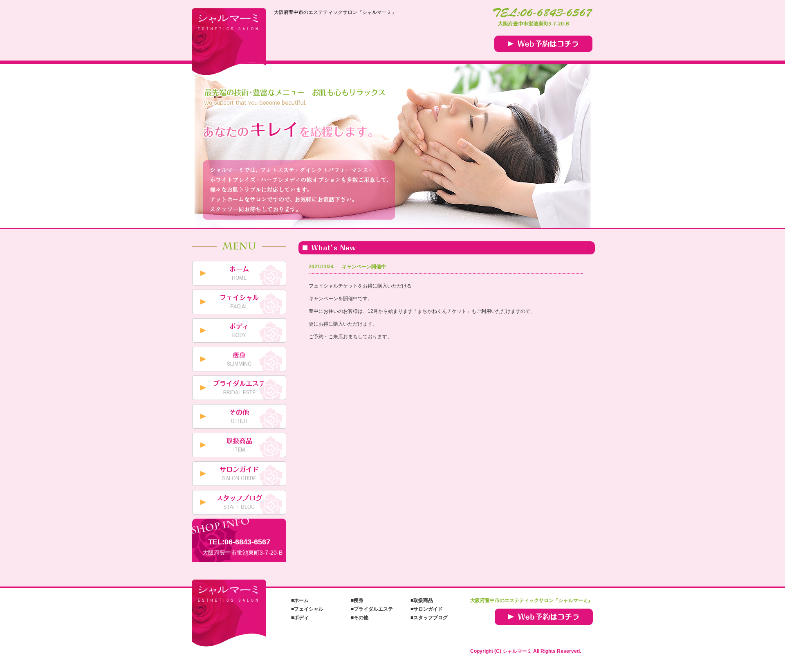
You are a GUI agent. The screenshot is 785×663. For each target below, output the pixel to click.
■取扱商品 (421, 600)
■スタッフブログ (429, 617)
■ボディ (300, 617)
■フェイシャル (307, 609)
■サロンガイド (426, 609)
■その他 (359, 617)
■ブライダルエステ (372, 609)
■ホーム (300, 600)
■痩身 (357, 600)
